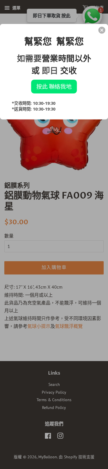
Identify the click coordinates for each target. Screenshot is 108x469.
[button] (101, 30)
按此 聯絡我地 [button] (54, 86)
